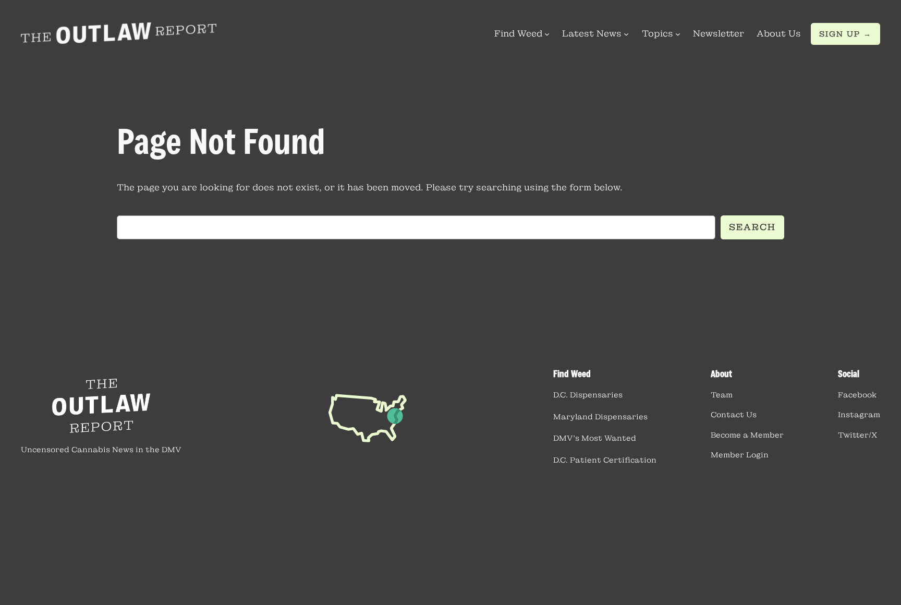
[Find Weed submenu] (547, 34)
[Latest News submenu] (626, 34)
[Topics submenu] (677, 34)
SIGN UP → (845, 34)
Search (752, 227)
